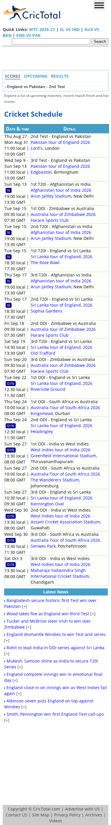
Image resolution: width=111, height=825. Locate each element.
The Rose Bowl (45, 262)
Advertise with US (82, 809)
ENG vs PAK (28, 35)
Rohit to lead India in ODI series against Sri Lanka (55, 647)
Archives (93, 815)
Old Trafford (43, 353)
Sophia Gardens (46, 311)
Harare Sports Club (50, 220)
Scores (12, 76)
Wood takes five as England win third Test (48, 613)
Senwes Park (43, 546)
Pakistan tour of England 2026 (60, 142)
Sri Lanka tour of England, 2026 (61, 256)
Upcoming (35, 76)
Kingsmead (42, 413)
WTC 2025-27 (42, 29)
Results (60, 76)
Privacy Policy (67, 815)
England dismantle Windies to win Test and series (56, 634)
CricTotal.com (46, 809)
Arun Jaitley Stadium (51, 196)
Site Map (40, 815)
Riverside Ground (48, 389)
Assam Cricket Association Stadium (65, 522)
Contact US (16, 815)
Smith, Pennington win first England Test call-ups (55, 714)
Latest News (55, 592)
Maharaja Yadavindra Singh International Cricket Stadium (60, 573)
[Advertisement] (57, 60)
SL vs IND (70, 29)
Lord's (37, 148)
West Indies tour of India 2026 (60, 450)
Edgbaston (41, 172)
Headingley (42, 431)
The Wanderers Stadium (55, 480)
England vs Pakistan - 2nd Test (36, 86)
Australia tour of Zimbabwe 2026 (63, 214)
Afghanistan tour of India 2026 (61, 190)
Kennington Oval (47, 504)
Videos (55, 821)
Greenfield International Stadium (63, 455)
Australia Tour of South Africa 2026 (65, 407)
